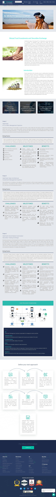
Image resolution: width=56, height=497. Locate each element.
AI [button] (33, 1)
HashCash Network (6, 465)
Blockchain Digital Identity (20, 471)
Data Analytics (44, 467)
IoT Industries (31, 472)
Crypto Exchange (19, 465)
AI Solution (31, 461)
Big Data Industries (45, 460)
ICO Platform (18, 468)
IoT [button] (35, 1)
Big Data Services (45, 461)
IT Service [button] (41, 2)
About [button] (50, 1)
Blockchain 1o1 (5, 468)
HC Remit (17, 460)
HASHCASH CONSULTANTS (31, 495)
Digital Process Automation (47, 470)
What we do (5, 461)
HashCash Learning (6, 471)
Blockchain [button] (26, 1)
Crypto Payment (19, 466)
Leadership (5, 460)
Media (48, 1)
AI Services (31, 460)
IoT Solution (31, 470)
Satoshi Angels (5, 466)
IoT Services (31, 469)
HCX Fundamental (19, 470)
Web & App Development (46, 472)
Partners (4, 470)
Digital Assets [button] (29, 2)
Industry (5, 5)
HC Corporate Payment (20, 461)
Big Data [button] (37, 2)
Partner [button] (45, 1)
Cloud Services (45, 469)
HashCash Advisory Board (7, 463)
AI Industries (31, 463)
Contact (53, 1)
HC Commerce (18, 463)
